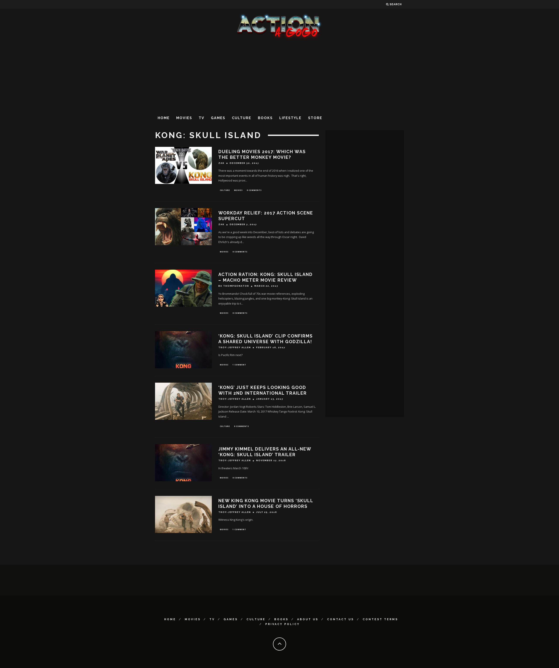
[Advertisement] (279, 76)
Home (164, 118)
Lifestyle (290, 118)
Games (218, 118)
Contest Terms (380, 619)
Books (265, 118)
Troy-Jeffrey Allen (234, 347)
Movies (184, 118)
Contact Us (340, 619)
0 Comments (254, 190)
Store (315, 118)
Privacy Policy (282, 624)
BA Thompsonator (233, 286)
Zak (221, 163)
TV (201, 118)
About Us (307, 619)
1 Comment (239, 364)
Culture (241, 118)
